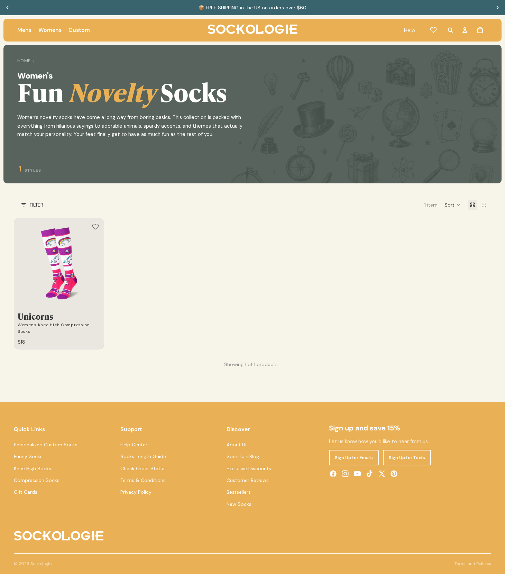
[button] (452, 204)
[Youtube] (357, 474)
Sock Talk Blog (243, 456)
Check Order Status (143, 468)
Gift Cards (25, 492)
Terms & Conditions (143, 480)
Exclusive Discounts (249, 468)
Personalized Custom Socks (45, 444)
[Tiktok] (369, 474)
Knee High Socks (32, 468)
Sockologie (41, 563)
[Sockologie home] (252, 30)
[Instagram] (345, 474)
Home (24, 61)
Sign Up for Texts (407, 458)
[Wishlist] (433, 30)
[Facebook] (333, 474)
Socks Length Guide (143, 456)
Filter (36, 205)
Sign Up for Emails (354, 458)
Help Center (133, 444)
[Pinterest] (394, 474)
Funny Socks (28, 456)
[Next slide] (497, 7)
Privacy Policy (136, 492)
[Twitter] (382, 474)
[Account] (464, 30)
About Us (237, 444)
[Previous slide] (7, 7)
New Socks (239, 504)
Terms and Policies (472, 563)
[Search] (450, 30)
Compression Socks (36, 480)
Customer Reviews (248, 480)
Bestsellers (239, 492)
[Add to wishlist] (95, 226)
